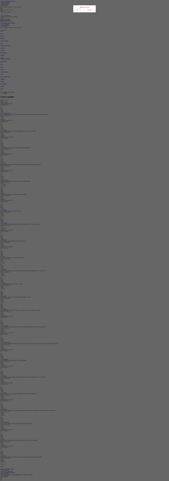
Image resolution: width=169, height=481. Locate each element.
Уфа (78, 9)
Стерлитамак (89, 9)
